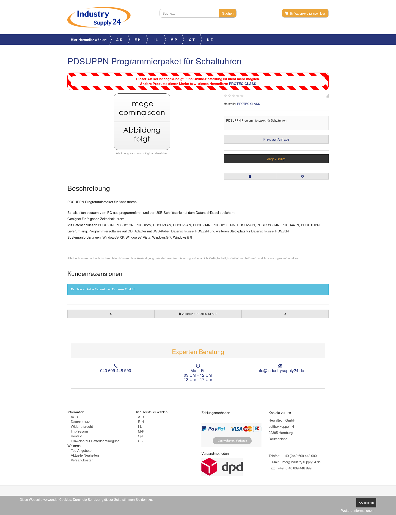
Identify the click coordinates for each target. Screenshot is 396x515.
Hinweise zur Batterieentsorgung (95, 440)
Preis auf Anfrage (276, 139)
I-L (156, 39)
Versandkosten (82, 460)
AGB (74, 416)
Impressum (79, 431)
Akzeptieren (366, 502)
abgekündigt (276, 158)
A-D (119, 39)
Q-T (192, 39)
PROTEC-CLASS (242, 83)
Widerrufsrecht (82, 426)
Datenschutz (80, 421)
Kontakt (76, 435)
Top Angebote (81, 450)
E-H (137, 39)
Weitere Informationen (357, 510)
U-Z (210, 39)
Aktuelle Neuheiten (85, 455)
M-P (173, 39)
